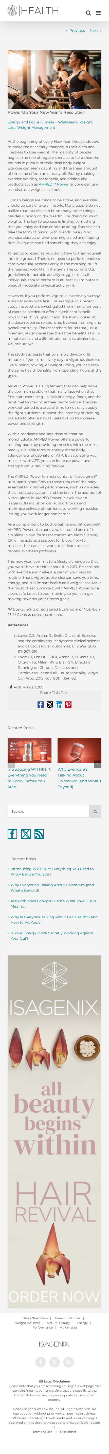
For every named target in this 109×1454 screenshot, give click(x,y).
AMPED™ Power (53, 184)
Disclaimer (68, 1432)
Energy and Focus (24, 122)
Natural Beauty (58, 1323)
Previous (77, 30)
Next (94, 30)
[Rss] (39, 834)
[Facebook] (12, 834)
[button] (11, 764)
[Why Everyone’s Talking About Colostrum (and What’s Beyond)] (79, 750)
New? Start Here (35, 1318)
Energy (82, 1323)
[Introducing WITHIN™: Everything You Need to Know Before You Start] (29, 750)
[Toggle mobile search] (88, 13)
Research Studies (68, 1318)
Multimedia (68, 1327)
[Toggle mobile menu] (98, 13)
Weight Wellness (27, 1323)
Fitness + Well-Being (59, 122)
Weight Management (36, 127)
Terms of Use (42, 1432)
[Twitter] (26, 834)
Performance (42, 1327)
